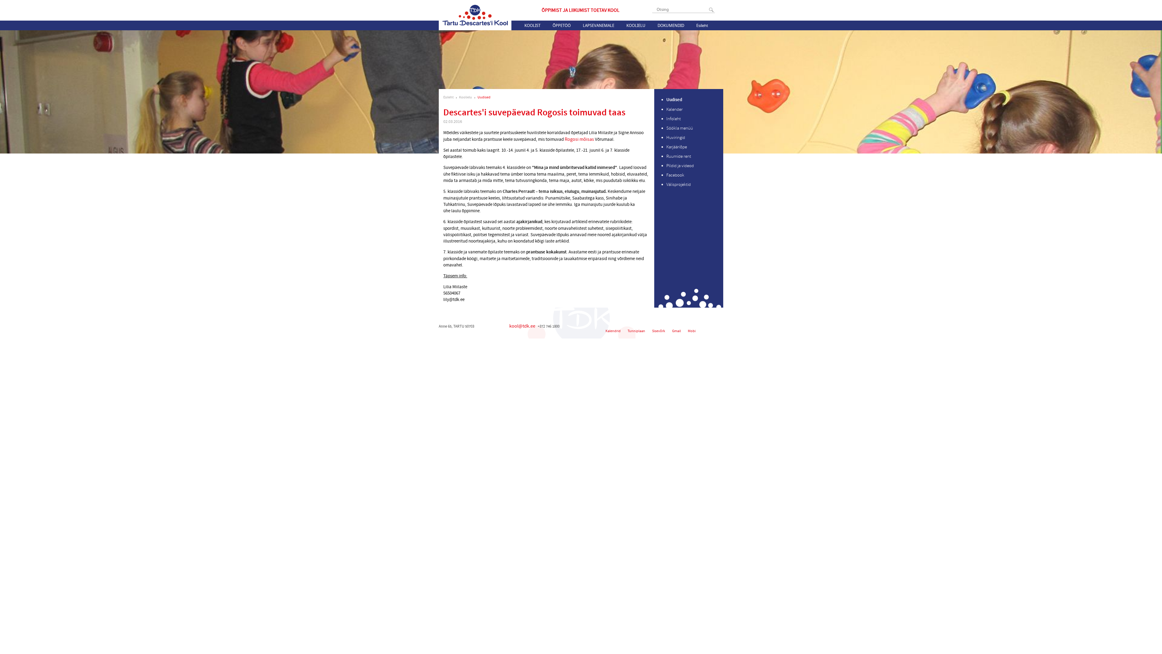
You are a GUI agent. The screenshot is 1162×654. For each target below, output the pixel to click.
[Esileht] (475, 15)
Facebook (675, 175)
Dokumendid (671, 25)
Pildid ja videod (680, 166)
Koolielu (635, 25)
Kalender (674, 109)
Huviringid (675, 137)
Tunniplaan (636, 331)
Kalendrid (613, 331)
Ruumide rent (678, 156)
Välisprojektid (678, 184)
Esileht (702, 25)
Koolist (532, 25)
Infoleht (673, 119)
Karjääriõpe (676, 147)
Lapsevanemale (598, 25)
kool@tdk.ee (522, 326)
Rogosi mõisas (580, 139)
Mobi (692, 331)
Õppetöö (562, 25)
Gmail (676, 331)
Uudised (484, 97)
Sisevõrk (658, 331)
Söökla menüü (679, 128)
